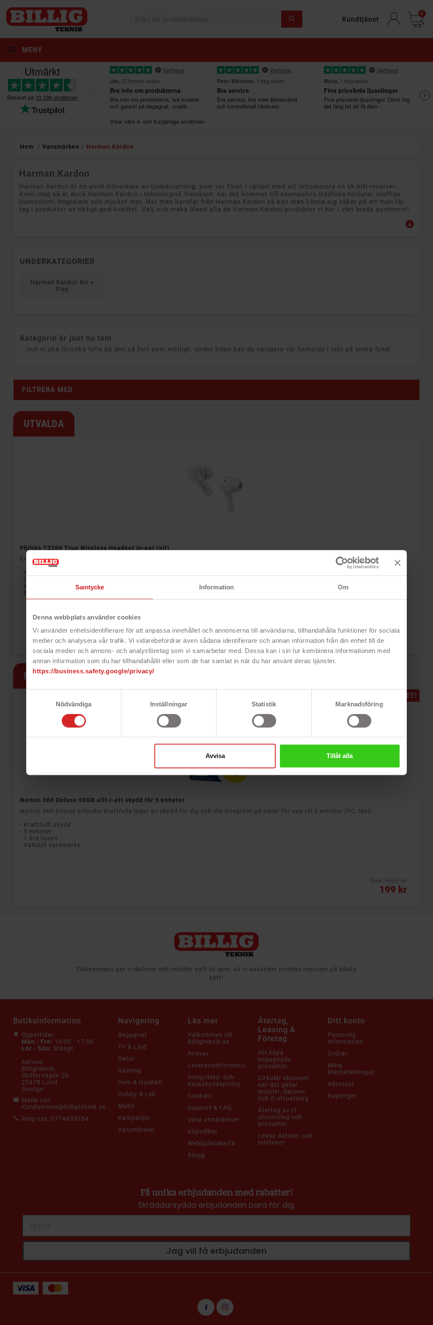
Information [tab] (216, 587)
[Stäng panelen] (397, 563)
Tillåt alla (339, 755)
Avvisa (215, 755)
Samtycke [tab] (89, 587)
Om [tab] (343, 587)
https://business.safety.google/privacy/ (93, 671)
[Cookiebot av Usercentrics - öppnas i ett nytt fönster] (342, 562)
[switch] (169, 721)
